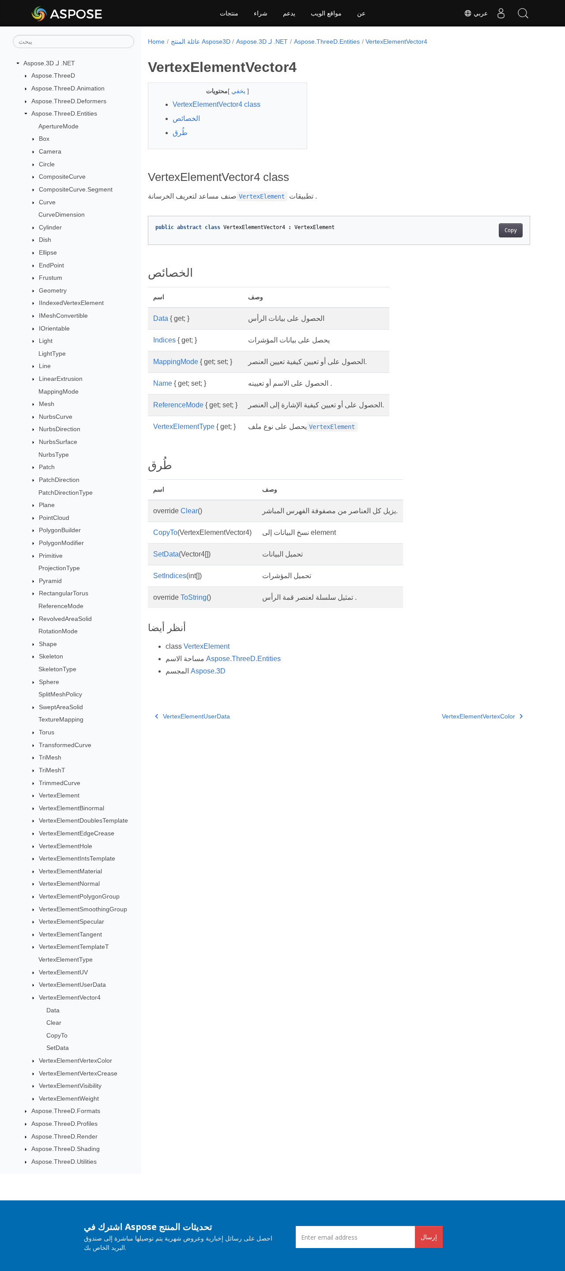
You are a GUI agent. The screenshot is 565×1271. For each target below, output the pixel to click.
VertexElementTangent (70, 934)
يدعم (289, 13)
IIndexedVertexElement (71, 303)
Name (162, 383)
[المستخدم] (501, 13)
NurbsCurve (55, 416)
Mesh (46, 403)
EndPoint (51, 265)
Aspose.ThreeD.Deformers (68, 101)
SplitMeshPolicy (60, 694)
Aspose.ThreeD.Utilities (64, 1161)
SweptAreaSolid (61, 707)
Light (46, 340)
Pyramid (50, 580)
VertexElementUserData (72, 984)
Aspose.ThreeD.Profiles (64, 1123)
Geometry (53, 290)
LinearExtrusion (61, 378)
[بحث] (523, 13)
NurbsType (53, 454)
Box (44, 139)
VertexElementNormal (69, 883)
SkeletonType (57, 669)
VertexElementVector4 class (216, 104)
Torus (46, 732)
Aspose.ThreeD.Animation (68, 88)
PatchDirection (59, 479)
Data (53, 1010)
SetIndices (169, 575)
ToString (194, 597)
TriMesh (50, 757)
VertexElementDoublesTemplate (83, 820)
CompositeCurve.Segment (76, 189)
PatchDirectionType (65, 492)
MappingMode (58, 391)
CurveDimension (61, 214)
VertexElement (59, 795)
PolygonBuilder (60, 530)
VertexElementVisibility (70, 1085)
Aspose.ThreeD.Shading (65, 1148)
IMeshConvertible (63, 315)
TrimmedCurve (59, 782)
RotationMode (58, 631)
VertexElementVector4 (70, 997)
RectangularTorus (63, 593)
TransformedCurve (65, 744)
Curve (47, 202)
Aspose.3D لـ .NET (49, 63)
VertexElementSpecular (71, 921)
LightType (52, 353)
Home (156, 41)
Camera (50, 151)
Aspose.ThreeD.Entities (64, 113)
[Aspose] (67, 13)
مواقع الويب (326, 13)
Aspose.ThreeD (53, 75)
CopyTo (57, 1035)
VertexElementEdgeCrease (76, 833)
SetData (57, 1048)
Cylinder (50, 227)
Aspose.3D (208, 671)
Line (45, 366)
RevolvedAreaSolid (65, 618)
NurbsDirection (59, 429)
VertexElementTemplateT (74, 947)
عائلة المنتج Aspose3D (200, 41)
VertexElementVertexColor (75, 1060)
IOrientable (54, 328)
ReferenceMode (60, 605)
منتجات (229, 13)
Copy (511, 230)
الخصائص (186, 118)
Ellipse (48, 252)
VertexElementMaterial (70, 871)
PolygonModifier (61, 542)
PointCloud (54, 517)
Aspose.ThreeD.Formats (65, 1111)
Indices (164, 340)
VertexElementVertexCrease (78, 1073)
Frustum (50, 277)
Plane (47, 504)
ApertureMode (58, 126)
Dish (45, 240)
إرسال (429, 1237)
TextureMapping (60, 719)
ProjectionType (59, 568)
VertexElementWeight (69, 1098)
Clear (53, 1022)
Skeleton (51, 656)
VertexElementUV (63, 972)
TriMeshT (52, 770)
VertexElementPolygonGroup (79, 896)
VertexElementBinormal (71, 808)
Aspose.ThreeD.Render (64, 1136)
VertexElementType (65, 959)
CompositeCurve (62, 176)
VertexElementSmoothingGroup (83, 909)
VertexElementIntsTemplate (77, 858)
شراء (260, 13)
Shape (48, 643)
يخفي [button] (239, 90)
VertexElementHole (65, 846)
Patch (47, 467)
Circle (47, 164)
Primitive (51, 555)
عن (361, 13)
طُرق (180, 132)
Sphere (49, 681)
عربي (480, 13)
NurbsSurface (58, 441)
